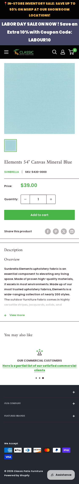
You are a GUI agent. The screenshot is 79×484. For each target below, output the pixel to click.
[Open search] (54, 52)
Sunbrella (11, 172)
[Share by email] (72, 231)
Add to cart (39, 215)
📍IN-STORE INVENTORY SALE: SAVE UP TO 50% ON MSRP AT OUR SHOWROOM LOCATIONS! (39, 9)
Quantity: (11, 199)
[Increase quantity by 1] (51, 199)
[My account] (63, 52)
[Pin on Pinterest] (56, 231)
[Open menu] (6, 52)
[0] (71, 52)
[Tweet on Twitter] (64, 231)
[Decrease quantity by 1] (25, 199)
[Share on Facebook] (48, 231)
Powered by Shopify (16, 475)
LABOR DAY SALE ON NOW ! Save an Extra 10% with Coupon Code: (40, 32)
